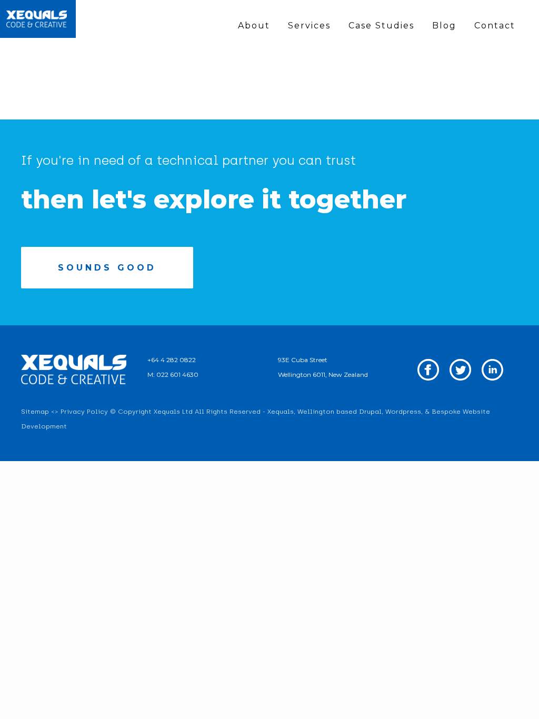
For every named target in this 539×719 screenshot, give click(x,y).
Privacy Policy (84, 411)
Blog (444, 26)
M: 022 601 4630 (172, 374)
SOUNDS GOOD (107, 268)
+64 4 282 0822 (171, 360)
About (254, 26)
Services (309, 26)
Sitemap (35, 411)
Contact (494, 26)
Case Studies (381, 26)
